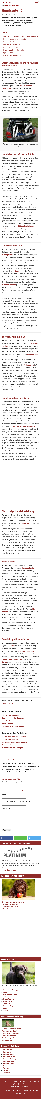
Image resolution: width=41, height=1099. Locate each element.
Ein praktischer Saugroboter (13, 726)
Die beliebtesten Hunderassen (14, 737)
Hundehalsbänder (9, 285)
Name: (4, 794)
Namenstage (7, 1072)
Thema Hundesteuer (9, 1035)
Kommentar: (6, 808)
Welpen (5, 1066)
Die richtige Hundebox (10, 715)
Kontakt (28, 1081)
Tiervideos (6, 1070)
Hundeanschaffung (9, 1059)
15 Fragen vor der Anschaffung (12, 1029)
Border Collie (7, 1001)
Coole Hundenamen (9, 745)
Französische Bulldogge (11, 990)
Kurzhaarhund (32, 354)
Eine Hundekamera (9, 721)
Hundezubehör (7, 1040)
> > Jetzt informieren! (9, 870)
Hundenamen (7, 1052)
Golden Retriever (9, 999)
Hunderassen (7, 1050)
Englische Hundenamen (10, 904)
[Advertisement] (20, 485)
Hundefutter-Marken (10, 739)
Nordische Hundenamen (10, 907)
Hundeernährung (9, 1056)
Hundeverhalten (8, 1063)
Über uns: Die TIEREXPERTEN (13, 1081)
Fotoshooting (32, 1084)
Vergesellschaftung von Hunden (14, 742)
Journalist (21, 1084)
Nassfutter (18, 659)
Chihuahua (6, 997)
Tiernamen (6, 1068)
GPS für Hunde (7, 724)
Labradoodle (7, 1003)
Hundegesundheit (9, 1061)
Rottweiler (6, 1010)
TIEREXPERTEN (7, 703)
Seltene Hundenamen (9, 909)
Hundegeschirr (7, 255)
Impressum (15, 1087)
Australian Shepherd (10, 994)
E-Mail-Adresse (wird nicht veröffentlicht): (17, 801)
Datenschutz (25, 1087)
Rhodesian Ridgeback (10, 1006)
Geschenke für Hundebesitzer (13, 718)
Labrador (6, 992)
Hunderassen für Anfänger (12, 748)
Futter (12, 646)
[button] (6, 838)
